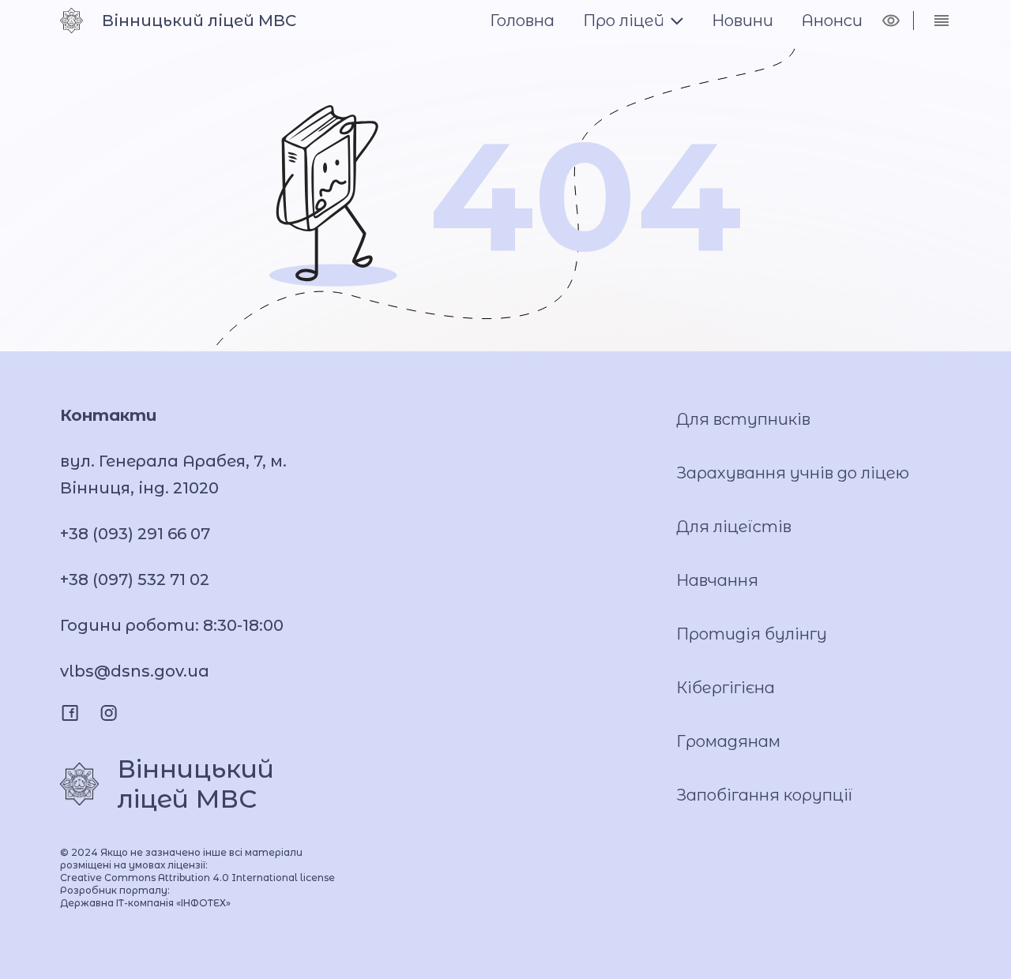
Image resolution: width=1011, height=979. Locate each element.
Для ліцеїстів (733, 526)
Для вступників (743, 419)
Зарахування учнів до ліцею (792, 472)
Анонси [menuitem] (832, 20)
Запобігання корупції (764, 795)
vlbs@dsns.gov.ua (134, 671)
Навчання (717, 580)
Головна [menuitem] (522, 20)
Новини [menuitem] (742, 20)
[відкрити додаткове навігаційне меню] (941, 20)
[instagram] (108, 712)
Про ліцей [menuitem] (623, 20)
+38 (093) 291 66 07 (135, 533)
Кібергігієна (725, 687)
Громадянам (728, 741)
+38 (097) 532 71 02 (134, 579)
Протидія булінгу (751, 634)
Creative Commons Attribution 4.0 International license (197, 877)
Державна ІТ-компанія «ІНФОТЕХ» (145, 903)
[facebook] (70, 712)
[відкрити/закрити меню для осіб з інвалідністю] (890, 20)
